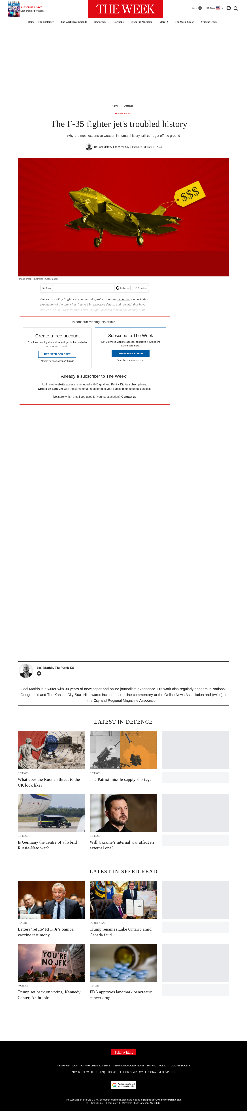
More (162, 22)
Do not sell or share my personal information (141, 1072)
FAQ (102, 1072)
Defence (128, 105)
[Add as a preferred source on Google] (123, 1085)
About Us (63, 1065)
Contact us (128, 396)
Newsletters (100, 22)
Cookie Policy (180, 1065)
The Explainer (46, 22)
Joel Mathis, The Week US (113, 146)
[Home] (30, 22)
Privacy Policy (157, 1065)
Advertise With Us (84, 1072)
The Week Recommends (74, 22)
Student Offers (209, 22)
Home (115, 105)
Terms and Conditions (128, 1065)
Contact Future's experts (91, 1065)
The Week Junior (184, 22)
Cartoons (119, 22)
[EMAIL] (40, 673)
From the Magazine (141, 22)
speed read (122, 113)
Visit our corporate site (169, 1100)
